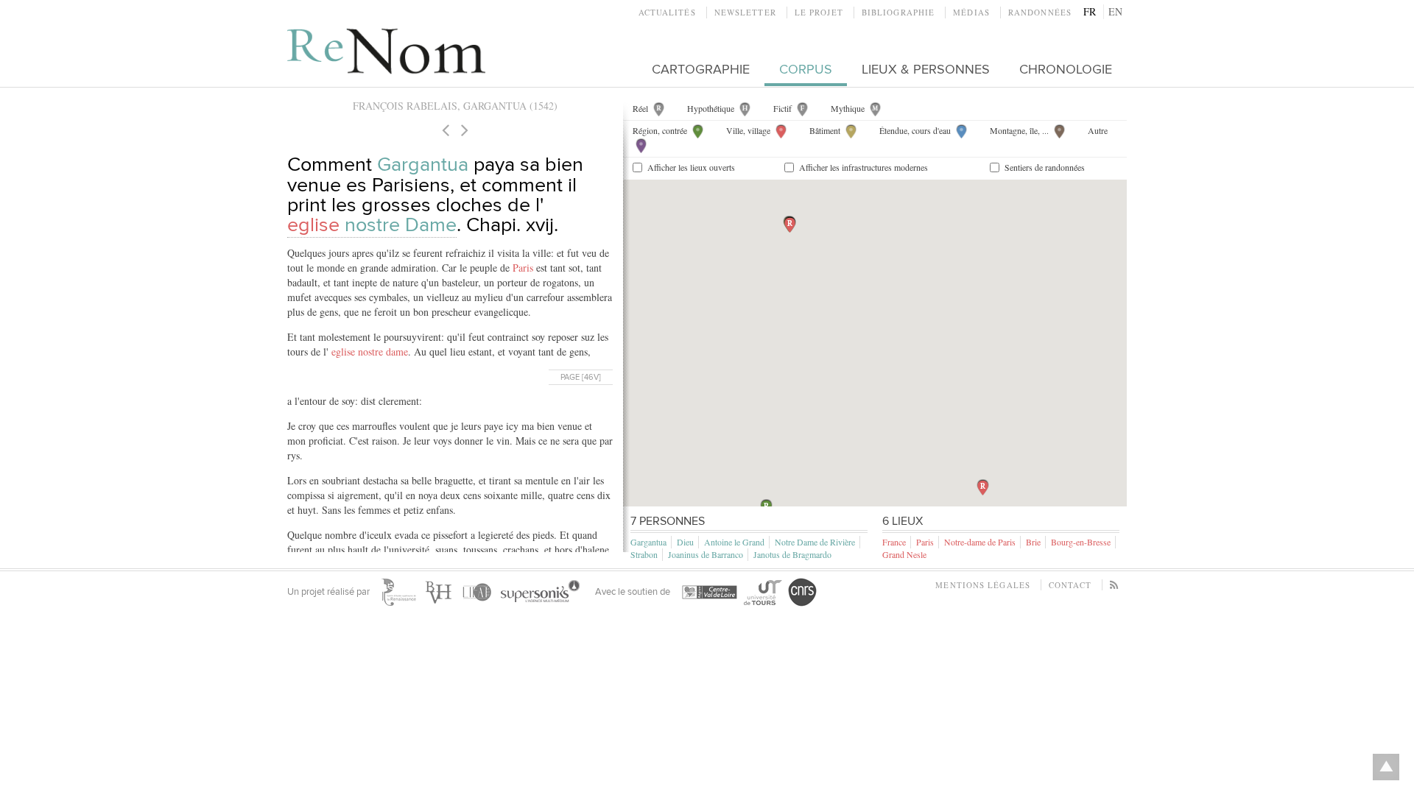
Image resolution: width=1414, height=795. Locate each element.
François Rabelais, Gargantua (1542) (455, 106)
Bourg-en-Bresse (1081, 542)
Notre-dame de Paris (980, 542)
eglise (372, 225)
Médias (971, 12)
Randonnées (1040, 12)
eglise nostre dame (369, 351)
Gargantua (422, 164)
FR (1089, 11)
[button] (790, 224)
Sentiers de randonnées (1045, 167)
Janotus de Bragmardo (792, 554)
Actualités (667, 12)
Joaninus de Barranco (705, 554)
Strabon (644, 554)
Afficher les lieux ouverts (691, 167)
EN (1115, 11)
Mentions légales (982, 584)
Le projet (819, 12)
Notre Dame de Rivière (815, 542)
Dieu (685, 542)
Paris (523, 268)
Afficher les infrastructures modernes (863, 167)
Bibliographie (898, 12)
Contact (1070, 584)
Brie (1033, 542)
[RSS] (1114, 584)
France (894, 542)
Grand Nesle (904, 554)
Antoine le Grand (734, 542)
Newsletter (745, 12)
